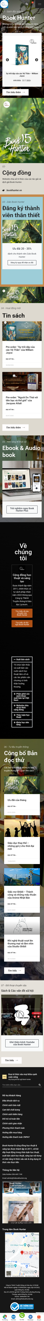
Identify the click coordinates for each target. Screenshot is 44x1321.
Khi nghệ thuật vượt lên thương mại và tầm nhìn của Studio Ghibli (20, 943)
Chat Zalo (13, 1319)
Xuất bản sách (23, 659)
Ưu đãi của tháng (17, 800)
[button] (26, 4)
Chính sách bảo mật (11, 1105)
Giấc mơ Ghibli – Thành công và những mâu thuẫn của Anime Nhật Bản (22, 894)
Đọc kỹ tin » (10, 359)
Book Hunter (27, 1079)
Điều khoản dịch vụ (11, 1100)
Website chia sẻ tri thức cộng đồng (21, 707)
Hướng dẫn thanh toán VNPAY (16, 1137)
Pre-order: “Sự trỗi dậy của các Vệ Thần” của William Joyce (20, 350)
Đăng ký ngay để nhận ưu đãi (22, 263)
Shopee (39, 1319)
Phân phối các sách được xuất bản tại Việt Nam (22, 697)
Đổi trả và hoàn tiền (11, 1119)
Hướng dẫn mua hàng (12, 1132)
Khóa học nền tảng (22, 723)
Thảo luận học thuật (23, 716)
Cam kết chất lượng (11, 1110)
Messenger (30, 1319)
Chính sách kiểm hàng (12, 1114)
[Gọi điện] (22, 1315)
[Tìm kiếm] (40, 1085)
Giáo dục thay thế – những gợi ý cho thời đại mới (21, 846)
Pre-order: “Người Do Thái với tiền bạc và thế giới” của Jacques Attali (22, 400)
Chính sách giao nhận (12, 1123)
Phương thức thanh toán (13, 1128)
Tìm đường (5, 1319)
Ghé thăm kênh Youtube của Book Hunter (22, 1043)
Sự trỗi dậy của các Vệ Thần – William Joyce (22, 74)
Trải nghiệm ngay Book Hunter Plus (22, 509)
